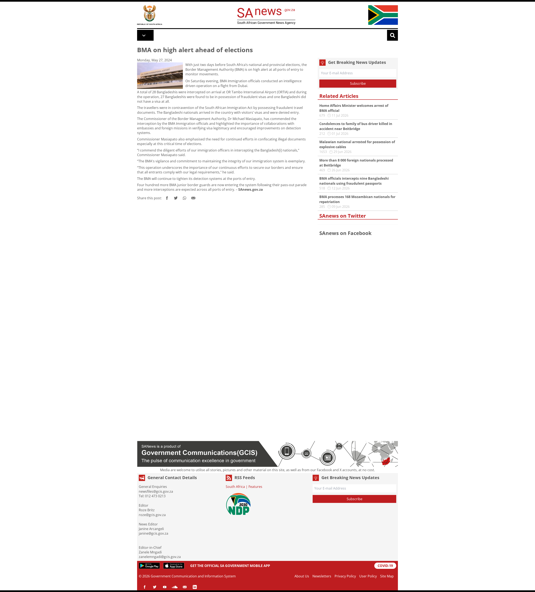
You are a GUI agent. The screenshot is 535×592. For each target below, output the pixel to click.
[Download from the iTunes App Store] (173, 566)
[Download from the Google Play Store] (149, 566)
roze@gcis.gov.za (152, 514)
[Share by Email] (193, 198)
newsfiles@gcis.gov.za (156, 491)
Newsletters (321, 576)
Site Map (387, 576)
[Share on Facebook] (167, 198)
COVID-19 (385, 565)
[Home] (149, 15)
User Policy (368, 576)
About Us (301, 576)
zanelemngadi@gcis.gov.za (160, 556)
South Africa (235, 486)
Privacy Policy (345, 576)
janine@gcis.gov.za (153, 533)
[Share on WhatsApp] (184, 198)
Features (255, 486)
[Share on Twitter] (175, 198)
